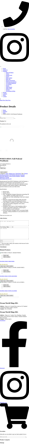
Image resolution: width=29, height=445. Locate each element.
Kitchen (8, 89)
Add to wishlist (4, 172)
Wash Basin (18, 173)
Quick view (6, 255)
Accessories (9, 84)
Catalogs (5, 93)
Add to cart (3, 168)
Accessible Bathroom (11, 83)
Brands (4, 92)
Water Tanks (9, 88)
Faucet (7, 76)
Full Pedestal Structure (14, 174)
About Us (5, 70)
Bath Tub (8, 79)
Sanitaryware (9, 75)
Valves (7, 74)
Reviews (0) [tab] (8, 178)
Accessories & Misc (10, 91)
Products (5, 71)
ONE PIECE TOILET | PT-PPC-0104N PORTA (8, 276)
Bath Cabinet (9, 77)
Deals (4, 95)
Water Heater (9, 87)
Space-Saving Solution (14, 176)
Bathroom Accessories (11, 81)
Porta (7, 173)
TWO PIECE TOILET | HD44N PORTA (7, 261)
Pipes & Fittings (9, 72)
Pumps (7, 85)
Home (4, 68)
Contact (5, 96)
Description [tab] (3, 178)
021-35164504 (11, 29)
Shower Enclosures (10, 80)
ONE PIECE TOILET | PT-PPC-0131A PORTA (8, 290)
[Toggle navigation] (0, 66)
